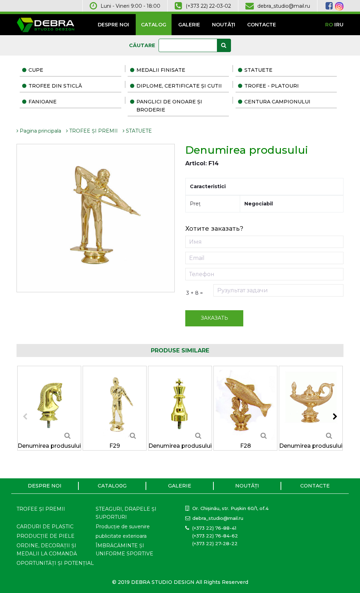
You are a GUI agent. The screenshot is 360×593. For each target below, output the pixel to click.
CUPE (35, 70)
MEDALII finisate (160, 70)
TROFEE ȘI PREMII (93, 131)
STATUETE (258, 70)
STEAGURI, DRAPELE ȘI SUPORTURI (126, 513)
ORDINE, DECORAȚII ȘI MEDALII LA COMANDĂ (47, 549)
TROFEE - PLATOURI (271, 86)
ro (329, 24)
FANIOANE (42, 101)
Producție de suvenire (123, 526)
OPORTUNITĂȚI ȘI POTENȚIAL (55, 563)
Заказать (214, 318)
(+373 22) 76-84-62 (215, 535)
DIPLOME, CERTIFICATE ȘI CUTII (179, 86)
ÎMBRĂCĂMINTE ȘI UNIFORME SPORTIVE (124, 549)
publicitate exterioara (121, 536)
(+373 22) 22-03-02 (208, 6)
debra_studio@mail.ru (283, 6)
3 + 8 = (194, 293)
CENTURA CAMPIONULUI (277, 101)
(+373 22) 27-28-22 (215, 543)
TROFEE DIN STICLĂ (55, 86)
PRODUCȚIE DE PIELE (46, 536)
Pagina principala (39, 131)
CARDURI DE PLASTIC (45, 526)
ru (339, 24)
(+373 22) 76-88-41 (214, 528)
